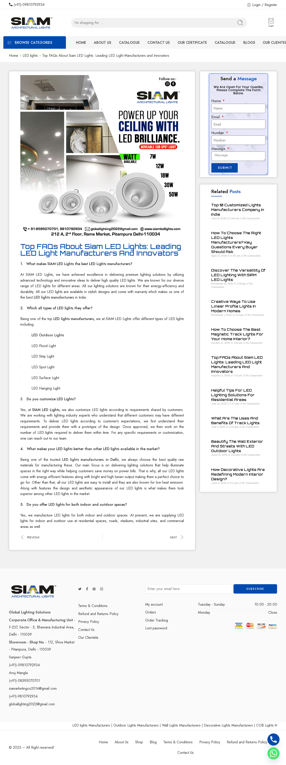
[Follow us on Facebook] (87, 589)
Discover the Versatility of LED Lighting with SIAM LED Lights (238, 275)
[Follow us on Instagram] (101, 589)
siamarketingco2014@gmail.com (33, 688)
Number (218, 133)
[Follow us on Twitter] (80, 589)
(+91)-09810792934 (28, 4)
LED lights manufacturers (54, 297)
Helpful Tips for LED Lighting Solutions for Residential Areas (233, 395)
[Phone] (273, 739)
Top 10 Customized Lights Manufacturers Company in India (237, 210)
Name (216, 101)
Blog (153, 742)
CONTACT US (158, 42)
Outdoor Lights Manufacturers (121, 725)
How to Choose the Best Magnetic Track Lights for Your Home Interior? (237, 334)
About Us (121, 742)
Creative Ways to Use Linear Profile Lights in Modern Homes (233, 306)
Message (218, 149)
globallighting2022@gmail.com (32, 704)
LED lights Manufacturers (76, 725)
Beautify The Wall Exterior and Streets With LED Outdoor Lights (237, 446)
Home (13, 55)
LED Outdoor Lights (48, 335)
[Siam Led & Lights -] (31, 23)
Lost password (156, 628)
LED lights (30, 55)
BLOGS (249, 42)
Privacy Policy (88, 621)
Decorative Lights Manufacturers (213, 725)
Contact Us (86, 629)
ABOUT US (102, 42)
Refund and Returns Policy (98, 613)
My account (154, 604)
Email (216, 117)
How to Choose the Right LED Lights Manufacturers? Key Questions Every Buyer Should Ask (236, 242)
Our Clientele (88, 637)
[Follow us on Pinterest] (94, 589)
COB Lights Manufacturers (262, 725)
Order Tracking (156, 620)
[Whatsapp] (273, 753)
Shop (139, 742)
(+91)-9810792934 (23, 696)
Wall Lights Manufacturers (166, 725)
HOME (81, 42)
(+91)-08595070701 (24, 680)
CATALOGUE (129, 42)
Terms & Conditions (92, 605)
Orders (150, 612)
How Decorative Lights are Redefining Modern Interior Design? (238, 474)
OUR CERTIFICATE (192, 42)
